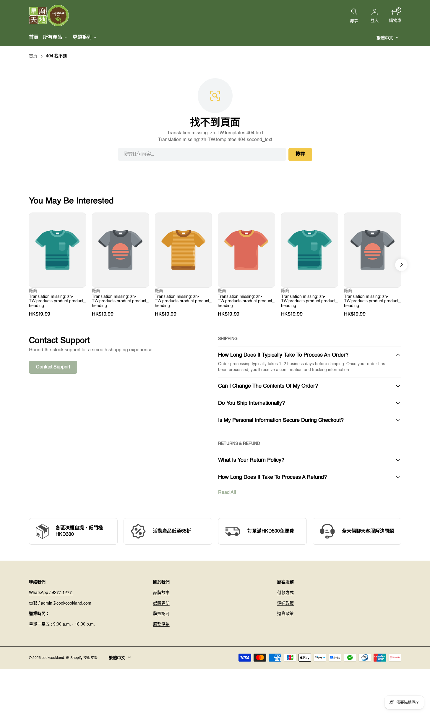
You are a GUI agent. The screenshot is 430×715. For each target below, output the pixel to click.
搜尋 (300, 154)
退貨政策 (285, 614)
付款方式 (285, 593)
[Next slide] (401, 265)
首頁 (33, 56)
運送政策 (285, 603)
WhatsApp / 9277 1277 (51, 593)
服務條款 (161, 624)
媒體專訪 (161, 603)
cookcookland (53, 658)
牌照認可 (161, 614)
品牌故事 (161, 593)
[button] (374, 15)
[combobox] (202, 154)
